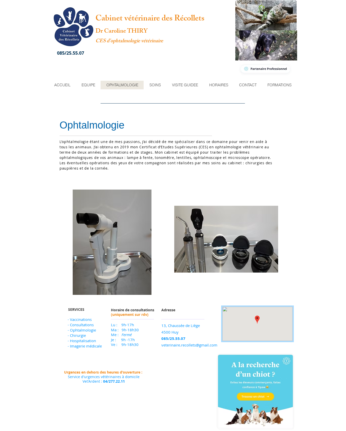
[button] (266, 15)
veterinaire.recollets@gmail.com (189, 344)
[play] (140, 290)
